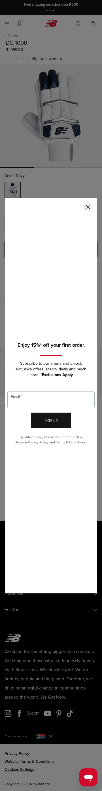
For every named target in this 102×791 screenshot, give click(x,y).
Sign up (51, 420)
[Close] (87, 206)
